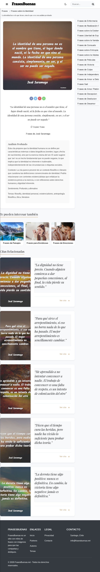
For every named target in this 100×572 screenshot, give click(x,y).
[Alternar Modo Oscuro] (65, 4)
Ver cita (63, 300)
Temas (33, 551)
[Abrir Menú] (7, 4)
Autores (33, 546)
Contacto (48, 541)
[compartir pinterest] (39, 98)
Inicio (32, 535)
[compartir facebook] (31, 98)
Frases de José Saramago (38, 134)
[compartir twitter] (35, 98)
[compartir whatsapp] (44, 98)
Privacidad (49, 535)
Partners (33, 541)
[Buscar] (93, 4)
